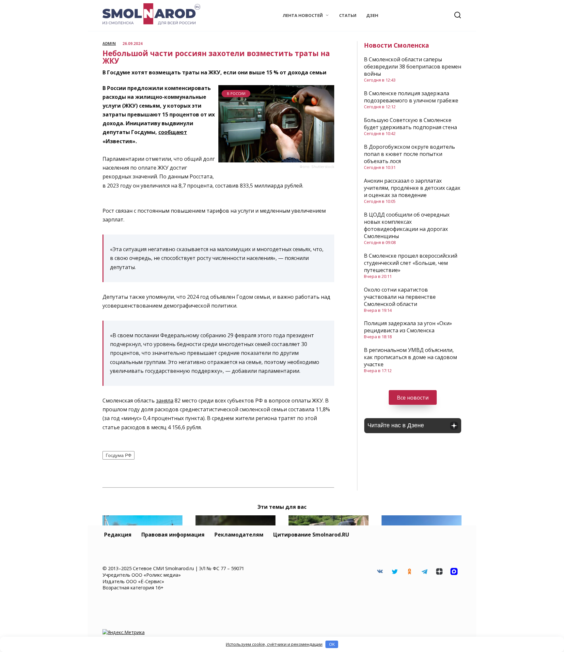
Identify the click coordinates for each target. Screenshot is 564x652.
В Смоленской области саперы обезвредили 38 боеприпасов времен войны (412, 66)
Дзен (372, 15)
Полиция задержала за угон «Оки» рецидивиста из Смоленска (408, 327)
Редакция (118, 534)
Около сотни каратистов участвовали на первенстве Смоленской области (400, 297)
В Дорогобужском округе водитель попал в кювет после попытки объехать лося (409, 154)
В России (236, 93)
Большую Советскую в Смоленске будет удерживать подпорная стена (410, 123)
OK (332, 644)
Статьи (347, 15)
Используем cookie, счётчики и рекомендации (274, 644)
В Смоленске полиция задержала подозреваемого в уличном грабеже (411, 97)
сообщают (172, 132)
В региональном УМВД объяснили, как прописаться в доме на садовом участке (410, 357)
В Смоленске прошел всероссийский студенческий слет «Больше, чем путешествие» (410, 263)
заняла (164, 400)
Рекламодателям (238, 534)
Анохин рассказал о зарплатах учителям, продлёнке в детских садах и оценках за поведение (412, 188)
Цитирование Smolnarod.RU (311, 534)
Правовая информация (173, 534)
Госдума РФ (119, 455)
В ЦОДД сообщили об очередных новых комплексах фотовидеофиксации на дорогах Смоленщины (406, 225)
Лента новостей (303, 15)
